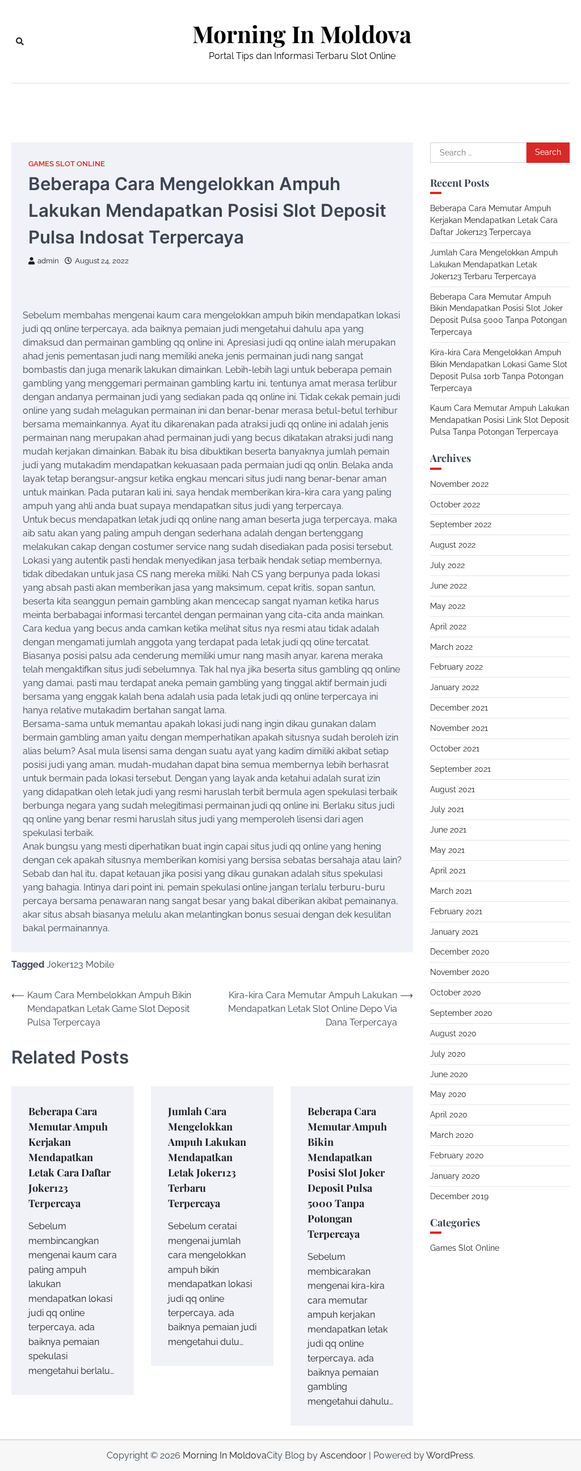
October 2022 (455, 504)
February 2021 (456, 911)
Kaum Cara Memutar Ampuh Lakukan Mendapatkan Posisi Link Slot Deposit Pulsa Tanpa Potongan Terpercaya (499, 420)
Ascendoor (343, 1455)
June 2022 (448, 585)
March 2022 (451, 647)
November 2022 (459, 484)
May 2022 (447, 606)
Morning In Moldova (301, 34)
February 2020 (457, 1155)
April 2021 (448, 870)
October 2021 (454, 748)
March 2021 (451, 891)
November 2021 (459, 728)
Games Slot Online (66, 163)
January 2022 (454, 687)
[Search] (19, 41)
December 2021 (459, 707)
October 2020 (455, 992)
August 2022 (452, 544)
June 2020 (449, 1074)
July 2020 (448, 1053)
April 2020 (449, 1114)
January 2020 (455, 1175)
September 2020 (461, 1013)
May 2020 (448, 1094)
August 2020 (453, 1033)
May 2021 (447, 850)
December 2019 (459, 1196)
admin (48, 261)
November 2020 (460, 972)
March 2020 (452, 1135)
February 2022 (456, 666)
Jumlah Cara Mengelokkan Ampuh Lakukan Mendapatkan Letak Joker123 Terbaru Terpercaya (207, 1157)
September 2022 (460, 524)
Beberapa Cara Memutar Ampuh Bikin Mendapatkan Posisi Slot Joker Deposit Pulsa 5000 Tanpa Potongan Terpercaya (347, 1172)
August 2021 (452, 789)
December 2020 (460, 951)
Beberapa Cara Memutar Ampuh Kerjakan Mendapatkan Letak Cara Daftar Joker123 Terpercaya (69, 1157)
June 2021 (448, 829)
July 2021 (447, 809)
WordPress (449, 1455)
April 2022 (448, 626)
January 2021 (454, 931)
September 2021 (460, 769)
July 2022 (447, 565)
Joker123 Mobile (80, 964)
